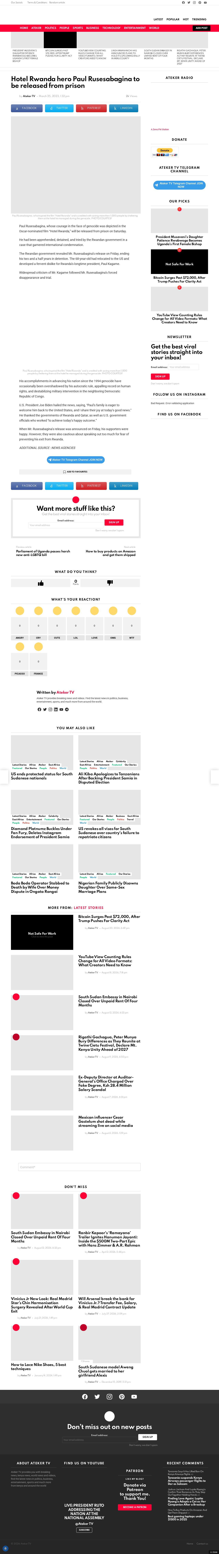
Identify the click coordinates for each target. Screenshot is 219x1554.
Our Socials (17, 3)
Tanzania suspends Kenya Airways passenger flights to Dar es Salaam (187, 1481)
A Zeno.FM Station (160, 129)
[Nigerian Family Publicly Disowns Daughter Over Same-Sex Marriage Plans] (109, 861)
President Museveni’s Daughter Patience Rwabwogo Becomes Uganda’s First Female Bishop (25, 56)
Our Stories (31, 768)
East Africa (54, 765)
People (64, 28)
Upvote (40, 583)
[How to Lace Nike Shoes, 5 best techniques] (42, 1343)
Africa (32, 765)
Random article (57, 3)
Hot (186, 19)
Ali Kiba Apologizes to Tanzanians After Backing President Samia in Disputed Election (108, 778)
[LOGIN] (185, 28)
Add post (202, 28)
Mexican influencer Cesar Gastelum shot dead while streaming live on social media (105, 1122)
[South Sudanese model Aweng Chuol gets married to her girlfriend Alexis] (109, 1344)
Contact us (202, 1544)
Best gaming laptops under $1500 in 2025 (186, 1518)
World (154, 28)
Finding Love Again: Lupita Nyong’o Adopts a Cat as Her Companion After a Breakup (187, 1501)
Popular (172, 19)
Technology (111, 28)
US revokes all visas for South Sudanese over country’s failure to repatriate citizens (108, 833)
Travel (130, 820)
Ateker (36, 28)
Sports (78, 28)
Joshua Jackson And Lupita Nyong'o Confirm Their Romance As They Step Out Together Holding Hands (186, 1492)
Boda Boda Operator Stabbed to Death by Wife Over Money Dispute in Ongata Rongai (40, 887)
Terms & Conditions (37, 3)
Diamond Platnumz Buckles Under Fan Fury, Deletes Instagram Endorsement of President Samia (41, 833)
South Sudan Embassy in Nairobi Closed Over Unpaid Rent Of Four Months (108, 1001)
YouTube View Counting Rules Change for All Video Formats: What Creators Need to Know (105, 961)
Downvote (110, 583)
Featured (17, 768)
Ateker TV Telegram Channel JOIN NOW (77, 459)
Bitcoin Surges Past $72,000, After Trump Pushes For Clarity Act (59, 53)
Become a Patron (134, 1507)
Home (24, 28)
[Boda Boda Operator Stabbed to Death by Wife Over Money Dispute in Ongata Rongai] (42, 861)
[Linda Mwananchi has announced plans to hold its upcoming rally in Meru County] (126, 40)
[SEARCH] (174, 28)
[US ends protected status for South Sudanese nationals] (42, 752)
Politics (50, 28)
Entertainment (135, 28)
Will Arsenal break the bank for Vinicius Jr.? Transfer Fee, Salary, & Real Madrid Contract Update (107, 1303)
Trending (199, 19)
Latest (158, 19)
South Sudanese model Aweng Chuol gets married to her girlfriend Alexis (105, 1371)
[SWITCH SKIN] (168, 28)
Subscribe (84, 1530)
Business (92, 28)
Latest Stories (19, 765)
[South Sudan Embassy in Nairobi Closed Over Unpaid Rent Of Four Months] (158, 40)
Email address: (65, 521)
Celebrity (121, 761)
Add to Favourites (77, 472)
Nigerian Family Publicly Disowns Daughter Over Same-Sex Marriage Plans (108, 887)
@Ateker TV (84, 1523)
